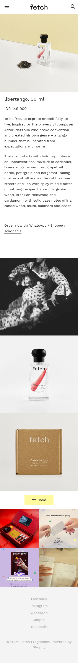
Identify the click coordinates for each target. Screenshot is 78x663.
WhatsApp (38, 225)
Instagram (39, 606)
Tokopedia (12, 231)
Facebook (39, 599)
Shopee (56, 225)
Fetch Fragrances (35, 642)
